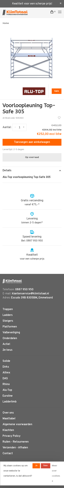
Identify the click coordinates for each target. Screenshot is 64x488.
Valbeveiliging (11, 332)
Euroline (8, 396)
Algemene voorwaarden (17, 424)
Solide (6, 361)
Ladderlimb (10, 401)
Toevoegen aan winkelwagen (32, 142)
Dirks (6, 367)
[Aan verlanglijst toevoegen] (59, 118)
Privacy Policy (11, 436)
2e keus (7, 350)
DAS (5, 378)
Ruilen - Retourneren (16, 442)
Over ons (8, 413)
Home (6, 23)
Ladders (8, 315)
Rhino (6, 384)
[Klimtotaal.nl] (12, 281)
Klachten (8, 430)
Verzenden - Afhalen (15, 447)
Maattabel (9, 418)
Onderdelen (10, 338)
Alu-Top (7, 390)
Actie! (6, 344)
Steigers (8, 321)
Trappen (8, 309)
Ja (36, 465)
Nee (45, 465)
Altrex (6, 372)
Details (7, 170)
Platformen (10, 327)
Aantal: (7, 127)
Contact (8, 453)
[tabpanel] (32, 54)
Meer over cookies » (56, 473)
